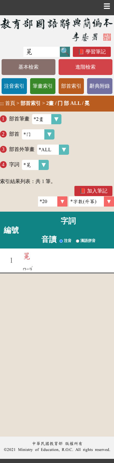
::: (2, 103)
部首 (14, 134)
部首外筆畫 (22, 149)
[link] (91, 201)
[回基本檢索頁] (57, 29)
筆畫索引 (43, 86)
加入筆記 (97, 191)
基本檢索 (28, 67)
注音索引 (14, 86)
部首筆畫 (19, 118)
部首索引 (71, 86)
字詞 (14, 164)
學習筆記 (96, 51)
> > (45, 103)
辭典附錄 (100, 86)
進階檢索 (85, 67)
